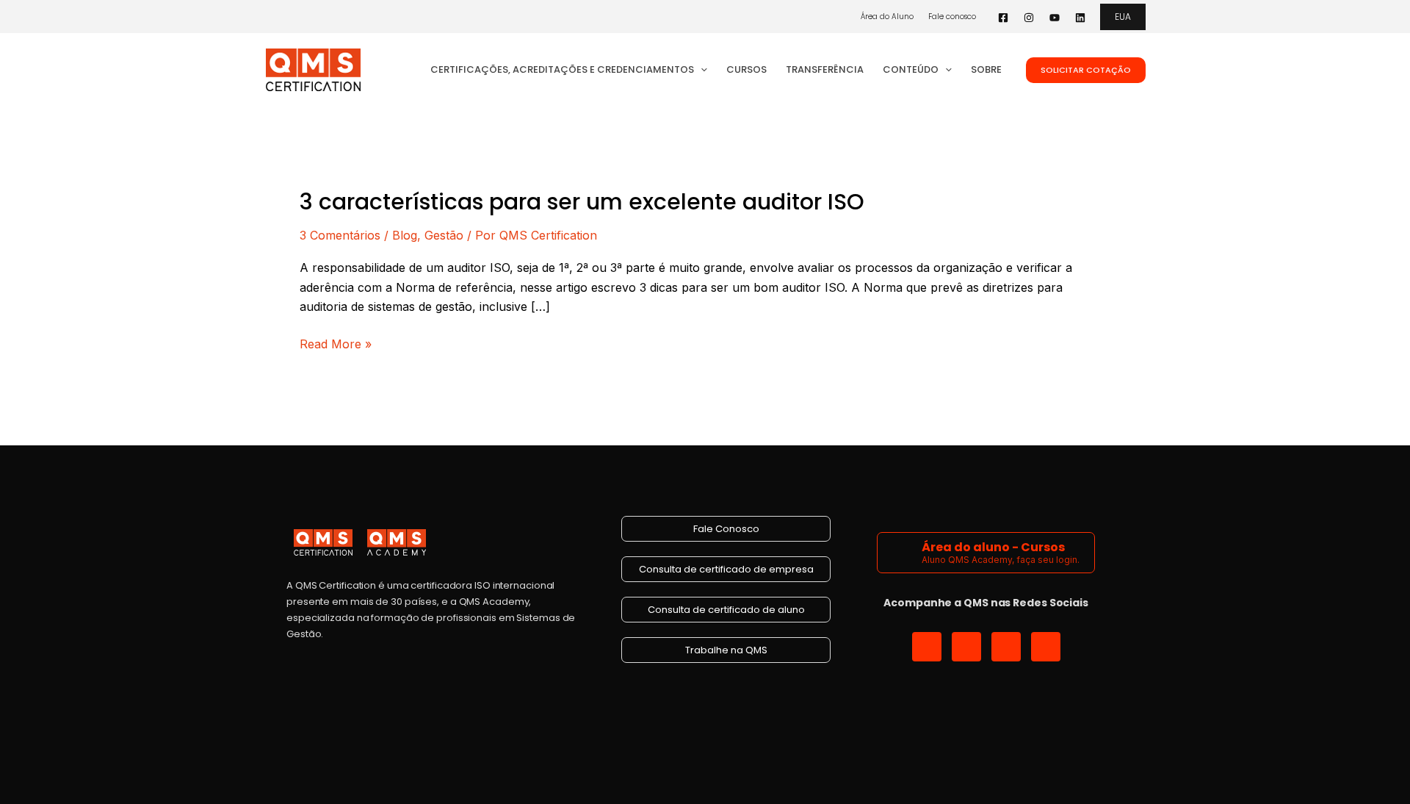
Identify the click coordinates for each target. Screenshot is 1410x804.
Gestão (443, 235)
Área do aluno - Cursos (993, 547)
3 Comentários (340, 235)
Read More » (336, 342)
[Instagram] (1029, 17)
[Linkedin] (1080, 17)
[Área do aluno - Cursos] (901, 552)
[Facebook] (1003, 17)
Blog (404, 235)
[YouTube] (1054, 17)
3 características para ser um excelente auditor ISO (582, 202)
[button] (1123, 17)
